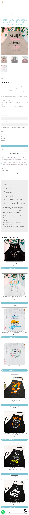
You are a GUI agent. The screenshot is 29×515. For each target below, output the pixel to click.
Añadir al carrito (14, 153)
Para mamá (18, 168)
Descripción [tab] (4, 184)
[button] (26, 29)
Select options (14, 271)
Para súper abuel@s (11, 168)
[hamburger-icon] (12, 6)
